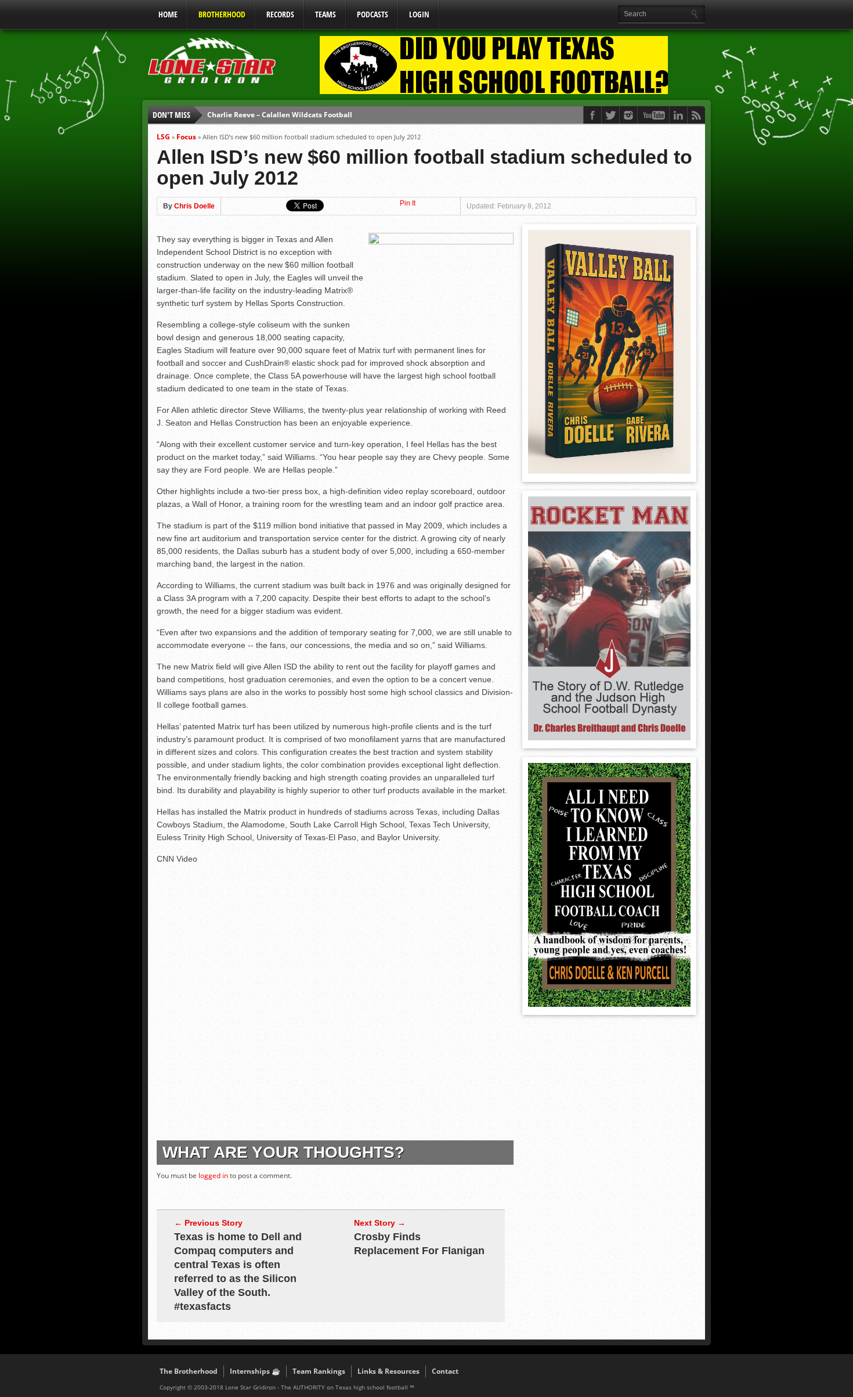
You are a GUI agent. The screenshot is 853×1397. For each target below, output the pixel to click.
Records (280, 14)
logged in (213, 1175)
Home (168, 14)
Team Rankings (318, 1371)
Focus (186, 137)
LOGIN (419, 14)
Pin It (407, 203)
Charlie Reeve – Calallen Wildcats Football (279, 115)
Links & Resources (388, 1371)
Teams (325, 14)
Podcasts (372, 14)
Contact (445, 1371)
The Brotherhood (189, 1371)
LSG (163, 137)
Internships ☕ (255, 1371)
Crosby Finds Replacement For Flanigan (419, 1243)
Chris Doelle (194, 206)
